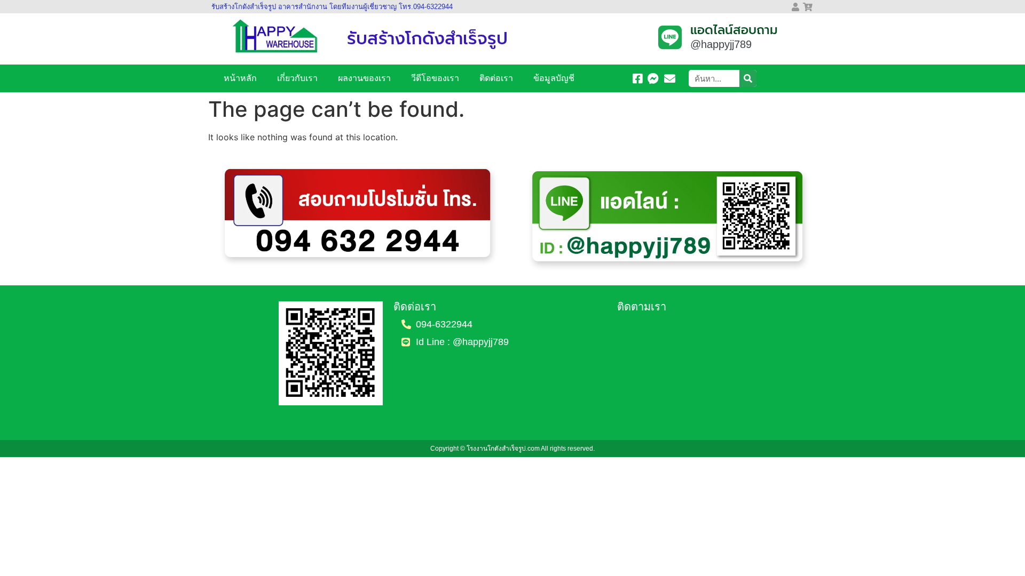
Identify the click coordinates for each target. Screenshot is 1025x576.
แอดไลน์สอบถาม (734, 30)
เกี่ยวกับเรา (297, 78)
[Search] (747, 78)
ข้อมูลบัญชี (553, 78)
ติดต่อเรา (496, 78)
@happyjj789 (721, 44)
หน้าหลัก (240, 78)
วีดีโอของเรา (435, 78)
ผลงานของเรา (364, 78)
